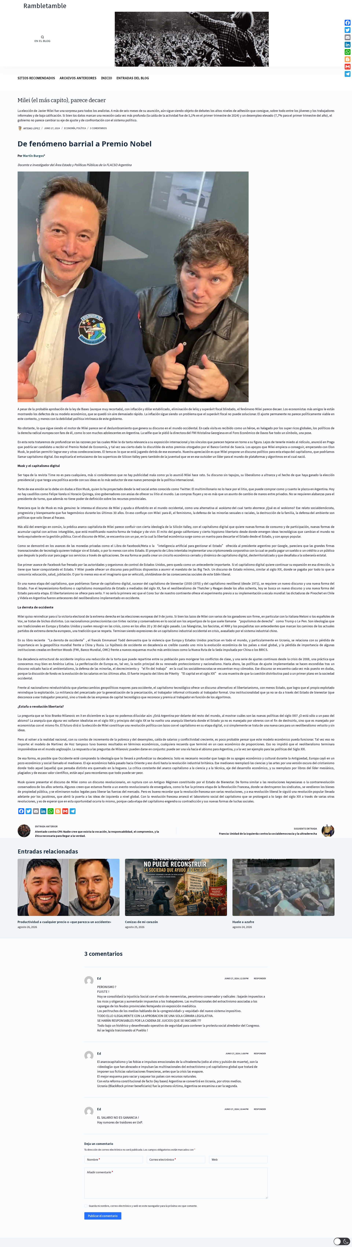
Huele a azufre (243, 922)
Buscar (13, 39)
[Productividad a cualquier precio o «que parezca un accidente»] (69, 887)
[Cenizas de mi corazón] (176, 887)
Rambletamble (44, 6)
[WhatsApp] (347, 52)
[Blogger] (347, 59)
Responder (260, 978)
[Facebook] (347, 22)
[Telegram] (347, 74)
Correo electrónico (162, 1159)
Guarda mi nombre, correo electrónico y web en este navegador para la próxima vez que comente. (143, 1205)
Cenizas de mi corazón (141, 922)
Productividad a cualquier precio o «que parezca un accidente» (64, 922)
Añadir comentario (100, 1172)
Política (81, 128)
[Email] (347, 37)
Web (215, 1159)
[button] (342, 1241)
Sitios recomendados (36, 78)
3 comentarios (98, 128)
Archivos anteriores (78, 78)
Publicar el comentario (103, 1216)
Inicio (106, 78)
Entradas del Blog (133, 78)
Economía (69, 128)
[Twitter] (347, 30)
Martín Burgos (33, 155)
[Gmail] (347, 66)
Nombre (93, 1159)
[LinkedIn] (347, 44)
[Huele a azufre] (283, 887)
